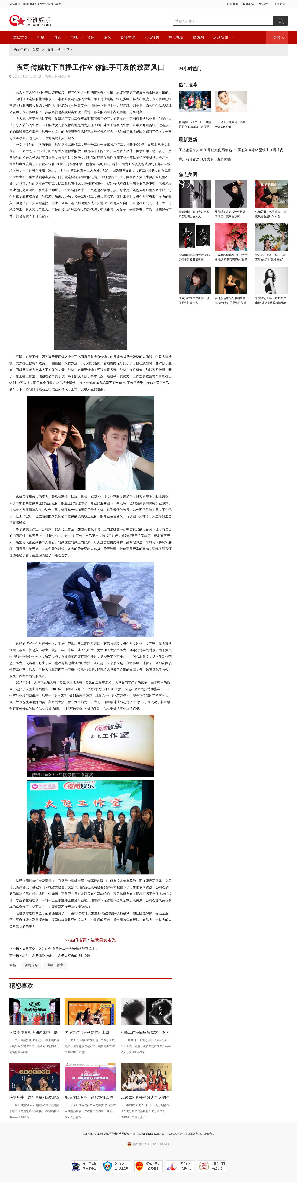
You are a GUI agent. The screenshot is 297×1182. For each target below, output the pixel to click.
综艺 (107, 37)
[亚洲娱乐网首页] (30, 20)
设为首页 (232, 4)
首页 (35, 50)
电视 (74, 37)
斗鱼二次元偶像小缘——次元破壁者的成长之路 (56, 956)
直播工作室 (55, 965)
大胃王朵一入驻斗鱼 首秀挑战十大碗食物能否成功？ (60, 949)
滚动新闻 (220, 37)
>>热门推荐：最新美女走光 (90, 940)
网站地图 (264, 4)
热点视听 (176, 37)
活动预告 (152, 37)
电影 (57, 37)
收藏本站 (248, 4)
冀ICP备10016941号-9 (201, 1133)
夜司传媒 (31, 965)
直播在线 (127, 37)
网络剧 (198, 37)
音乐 (90, 37)
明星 (40, 37)
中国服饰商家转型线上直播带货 (258, 150)
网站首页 (14, 4)
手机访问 (279, 4)
